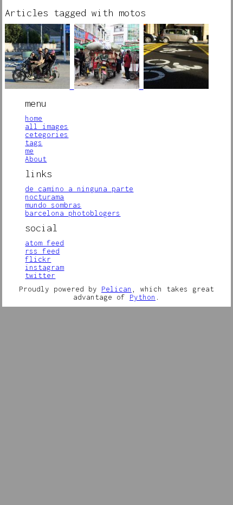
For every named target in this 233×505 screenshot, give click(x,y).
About (36, 158)
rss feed (42, 251)
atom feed (44, 242)
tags (33, 142)
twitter (40, 275)
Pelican (116, 288)
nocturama (44, 196)
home (33, 118)
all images (46, 126)
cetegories (46, 134)
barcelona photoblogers (72, 213)
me (29, 150)
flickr (38, 259)
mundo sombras (53, 204)
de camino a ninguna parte (79, 188)
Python (143, 297)
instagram (44, 267)
